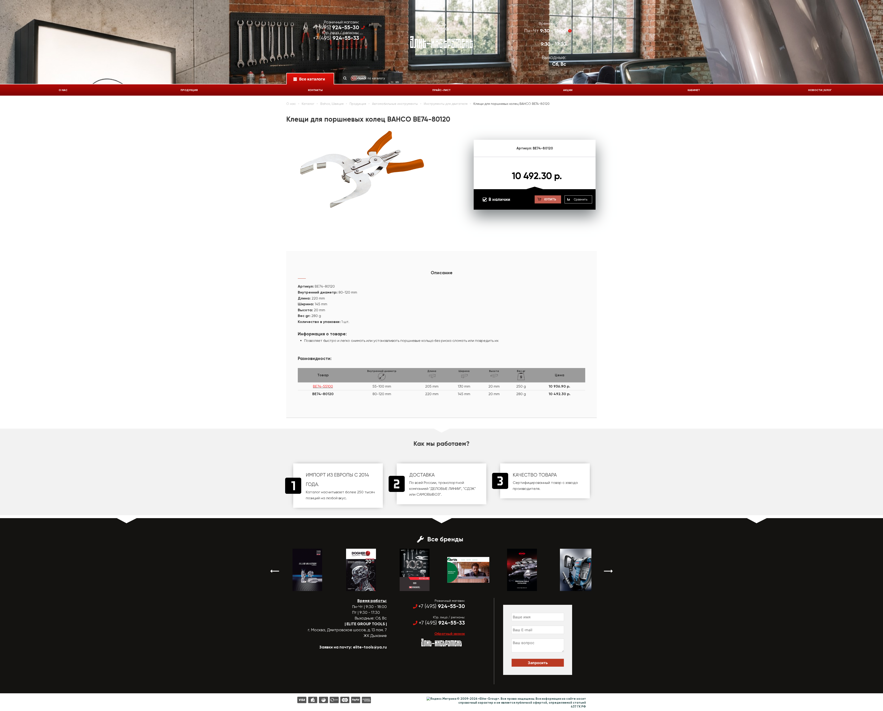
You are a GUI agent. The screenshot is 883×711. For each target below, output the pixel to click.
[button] (275, 571)
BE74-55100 (323, 386)
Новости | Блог (820, 90)
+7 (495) (335, 27)
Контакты (315, 90)
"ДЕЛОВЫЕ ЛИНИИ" (445, 488)
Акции (567, 90)
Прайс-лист (441, 90)
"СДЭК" (469, 488)
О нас (63, 90)
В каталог (303, 587)
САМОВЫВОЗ (428, 494)
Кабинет (694, 90)
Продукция (189, 90)
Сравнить (581, 199)
